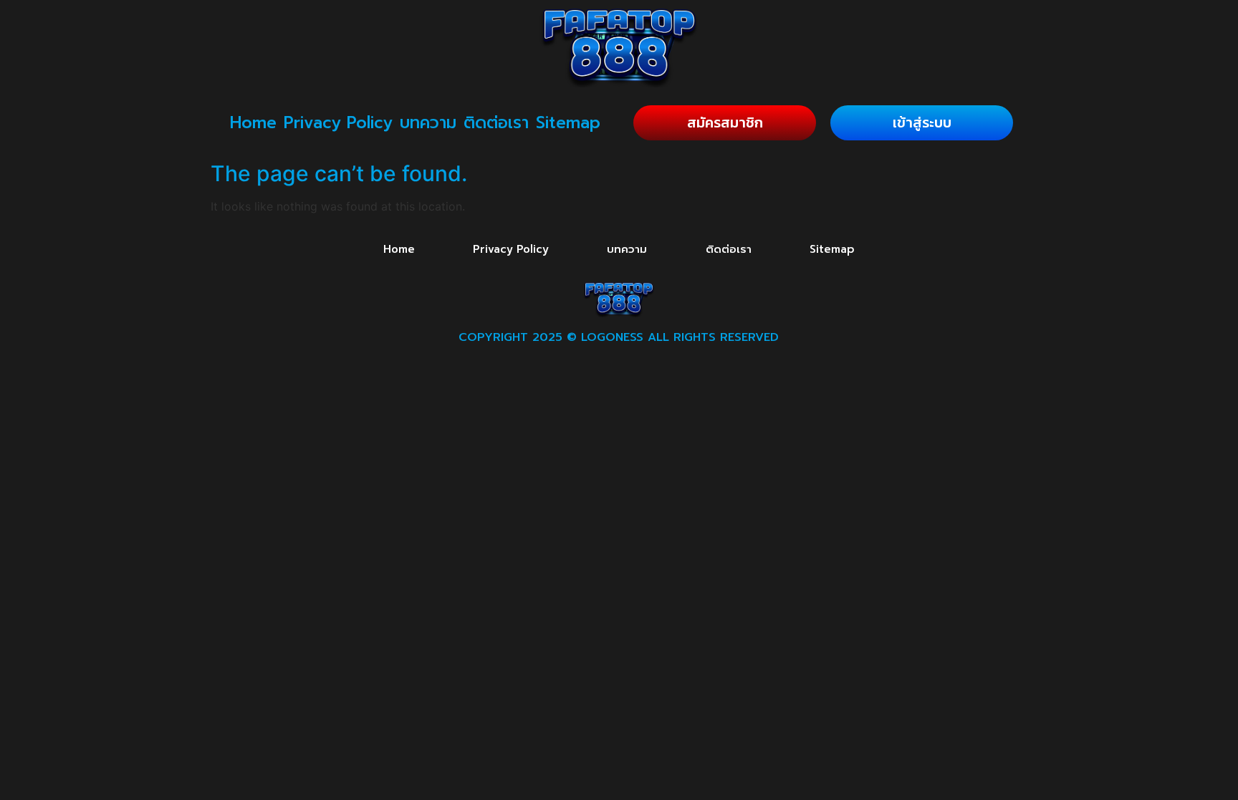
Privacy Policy (338, 122)
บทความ (428, 122)
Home (253, 122)
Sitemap (568, 122)
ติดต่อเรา (496, 122)
